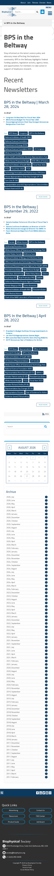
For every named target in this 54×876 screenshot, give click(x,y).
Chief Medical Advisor (13, 293)
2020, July (26, 674)
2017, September (26, 753)
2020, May (26, 681)
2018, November (26, 712)
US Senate (35, 360)
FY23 (44, 269)
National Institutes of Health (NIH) (18, 137)
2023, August (26, 599)
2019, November (26, 688)
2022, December (26, 620)
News (49, 2)
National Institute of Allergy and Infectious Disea (23, 257)
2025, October (26, 521)
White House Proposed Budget (17, 160)
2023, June (26, 603)
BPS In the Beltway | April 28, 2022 (25, 318)
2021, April (26, 654)
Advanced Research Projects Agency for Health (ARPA (26, 265)
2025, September (26, 524)
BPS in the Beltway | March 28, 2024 (26, 104)
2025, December (26, 517)
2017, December (26, 743)
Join (29, 2)
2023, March (26, 613)
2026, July (26, 497)
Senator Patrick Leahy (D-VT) (16, 376)
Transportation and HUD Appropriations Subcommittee (26, 184)
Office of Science (40, 349)
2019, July (26, 698)
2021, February (26, 661)
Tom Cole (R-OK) (11, 180)
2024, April (26, 582)
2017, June (26, 763)
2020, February (26, 685)
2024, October (26, 562)
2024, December (26, 555)
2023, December (26, 592)
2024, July (26, 572)
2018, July (26, 726)
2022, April (26, 633)
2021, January (26, 664)
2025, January (26, 551)
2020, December (26, 668)
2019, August (26, 695)
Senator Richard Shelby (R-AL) (17, 384)
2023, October (26, 596)
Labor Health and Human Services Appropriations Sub (26, 156)
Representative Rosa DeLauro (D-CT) (19, 372)
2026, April (26, 507)
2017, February (26, 777)
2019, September (26, 691)
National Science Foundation (16, 141)
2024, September (26, 565)
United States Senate (13, 254)
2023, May (26, 606)
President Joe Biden (13, 269)
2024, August (26, 568)
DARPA (39, 277)
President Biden (39, 289)
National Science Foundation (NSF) (18, 149)
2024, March (26, 586)
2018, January (26, 739)
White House (22, 242)
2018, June (26, 729)
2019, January (26, 705)
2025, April (26, 541)
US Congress (39, 149)
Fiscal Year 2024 (39, 164)
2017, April (26, 770)
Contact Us (40, 810)
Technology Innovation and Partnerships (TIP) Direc (25, 172)
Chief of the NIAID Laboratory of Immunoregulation (24, 297)
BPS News (13, 133)
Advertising (13, 810)
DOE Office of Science (40, 160)
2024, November (26, 558)
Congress (23, 133)
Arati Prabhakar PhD (27, 277)
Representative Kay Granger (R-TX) (19, 388)
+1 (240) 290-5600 (13, 857)
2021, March (26, 657)
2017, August (26, 756)
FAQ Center (40, 816)
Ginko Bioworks (30, 285)
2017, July (26, 760)
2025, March (26, 545)
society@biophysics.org (15, 852)
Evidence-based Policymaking (17, 396)
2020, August (26, 671)
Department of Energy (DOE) (16, 145)
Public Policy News (33, 273)
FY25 (28, 168)
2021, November (26, 640)
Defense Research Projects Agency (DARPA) (22, 281)
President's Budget (12, 352)
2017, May (26, 767)
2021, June (26, 650)
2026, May (26, 504)
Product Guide (13, 821)
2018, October (26, 715)
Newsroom (13, 816)
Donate (42, 2)
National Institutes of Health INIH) (18, 164)
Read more (43, 197)
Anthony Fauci (29, 254)
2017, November (26, 746)
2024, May (26, 579)
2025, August (26, 527)
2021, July (26, 647)
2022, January (26, 637)
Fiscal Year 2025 (17, 168)
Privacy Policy (27, 865)
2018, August (26, 722)
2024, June (26, 575)
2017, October (26, 750)
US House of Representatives (16, 360)
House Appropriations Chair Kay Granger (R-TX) (23, 176)
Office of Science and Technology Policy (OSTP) (23, 261)
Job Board (40, 821)
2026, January (26, 514)
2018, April (26, 732)
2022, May (26, 630)
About (23, 2)
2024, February (26, 589)
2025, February (26, 548)
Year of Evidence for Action (36, 392)
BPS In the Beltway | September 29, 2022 (21, 209)
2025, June (26, 534)
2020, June (26, 678)
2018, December (26, 709)
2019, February (26, 702)
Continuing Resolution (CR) (15, 246)
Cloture (45, 273)
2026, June (26, 500)
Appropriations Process (14, 392)
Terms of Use (27, 867)
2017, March (26, 773)
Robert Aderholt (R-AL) (14, 188)
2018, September (26, 719)
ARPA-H (39, 372)
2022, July (26, 627)
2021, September (26, 644)
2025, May (26, 538)
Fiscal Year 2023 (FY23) (14, 273)
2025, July (26, 531)
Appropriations (25, 349)
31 (33, 457)
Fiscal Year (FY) (11, 277)
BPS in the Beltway (36, 133)
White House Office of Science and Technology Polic (25, 250)
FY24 (7, 168)
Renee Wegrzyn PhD (13, 285)
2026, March (26, 510)
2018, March (26, 736)
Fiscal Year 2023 (36, 380)
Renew (35, 2)
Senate (12, 242)
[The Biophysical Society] (10, 11)
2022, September (26, 623)
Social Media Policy (27, 870)
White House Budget (13, 152)
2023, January (26, 616)
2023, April (26, 609)
